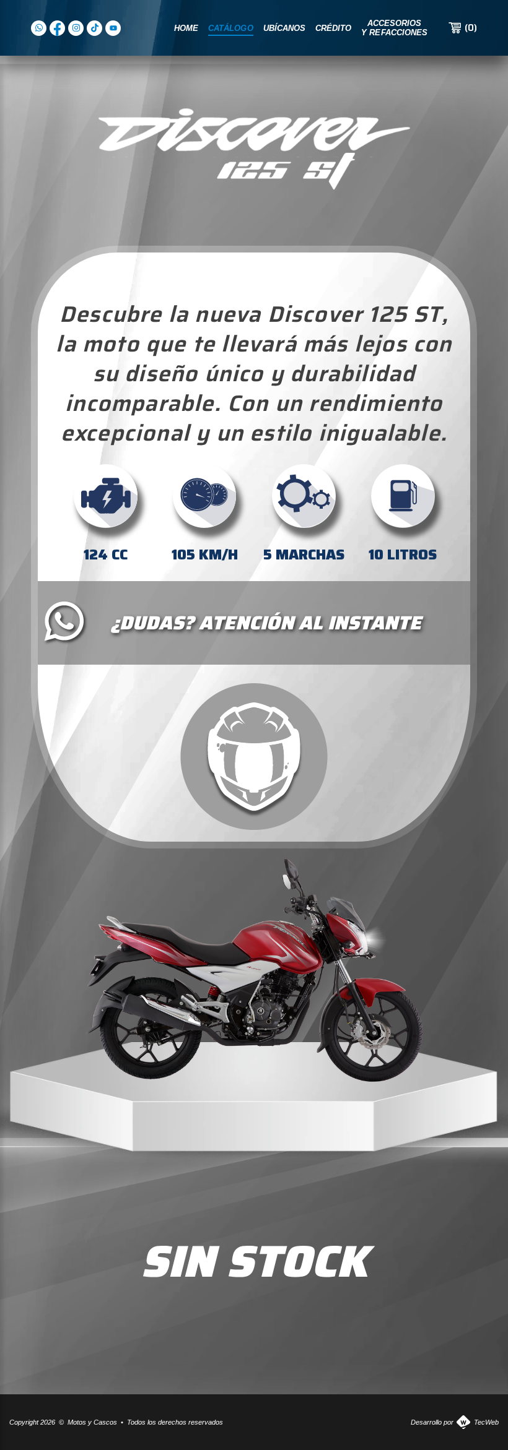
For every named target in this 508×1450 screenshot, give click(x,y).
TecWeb (486, 1422)
